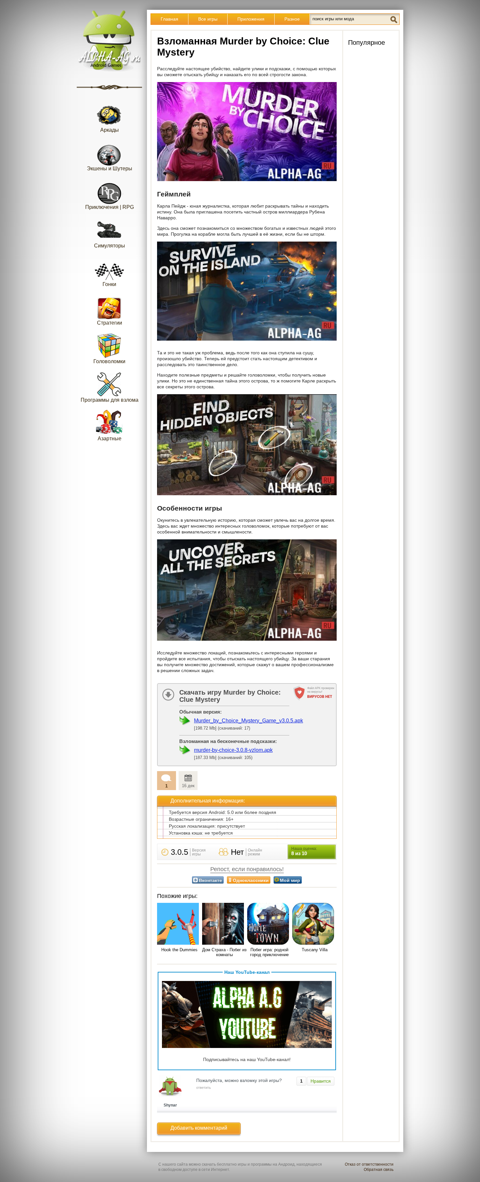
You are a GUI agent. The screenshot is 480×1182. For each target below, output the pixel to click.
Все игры (207, 19)
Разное (292, 19)
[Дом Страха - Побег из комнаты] (224, 924)
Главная (169, 19)
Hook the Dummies (179, 949)
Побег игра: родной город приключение (269, 952)
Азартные (109, 438)
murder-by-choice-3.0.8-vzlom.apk (233, 750)
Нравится (321, 1081)
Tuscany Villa (315, 949)
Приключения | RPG (109, 207)
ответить (203, 1087)
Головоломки (109, 361)
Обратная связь (378, 1169)
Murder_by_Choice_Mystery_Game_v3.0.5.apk (248, 720)
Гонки (109, 284)
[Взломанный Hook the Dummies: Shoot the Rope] (179, 924)
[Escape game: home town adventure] (269, 924)
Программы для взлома (109, 400)
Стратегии (109, 323)
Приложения (250, 19)
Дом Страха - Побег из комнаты (224, 952)
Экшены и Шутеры (109, 168)
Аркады (109, 130)
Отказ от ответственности (369, 1164)
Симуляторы (109, 245)
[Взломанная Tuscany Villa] (314, 924)
